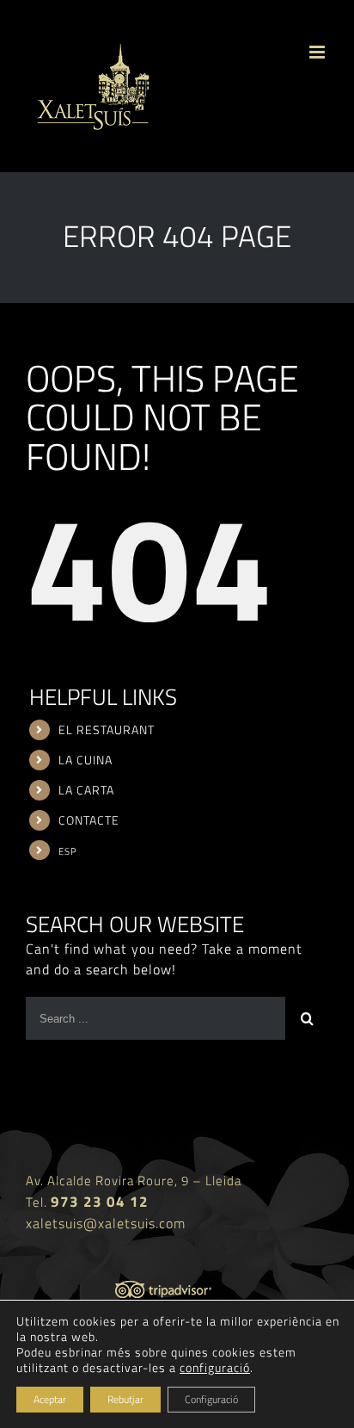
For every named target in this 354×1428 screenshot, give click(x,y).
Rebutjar (125, 1399)
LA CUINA (85, 760)
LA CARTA (86, 790)
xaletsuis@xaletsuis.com (106, 1223)
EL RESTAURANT (106, 729)
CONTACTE (88, 820)
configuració (215, 1367)
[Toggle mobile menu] (318, 52)
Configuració (211, 1399)
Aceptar (50, 1399)
